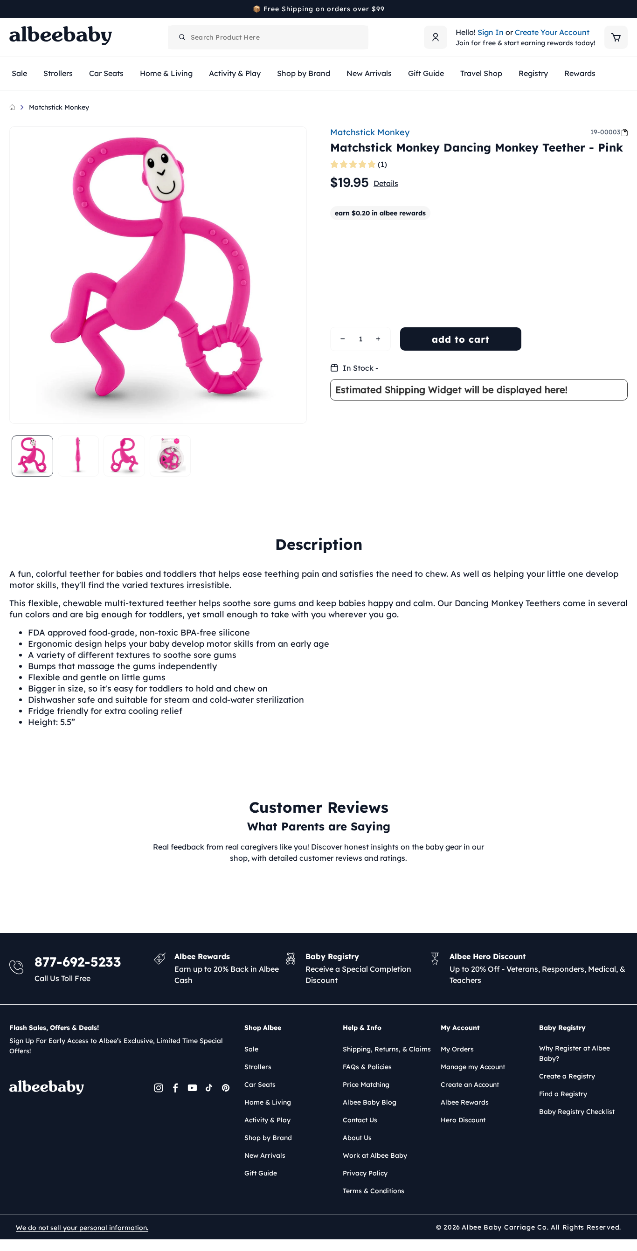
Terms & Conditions (373, 1191)
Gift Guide (260, 1173)
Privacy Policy (365, 1173)
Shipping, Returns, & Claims (387, 1049)
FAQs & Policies (367, 1067)
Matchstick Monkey (59, 107)
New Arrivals (264, 1155)
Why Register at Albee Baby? (574, 1053)
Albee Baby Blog (369, 1102)
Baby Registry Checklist (577, 1111)
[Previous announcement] (12, 9)
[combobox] (268, 37)
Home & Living (267, 1102)
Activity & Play (267, 1120)
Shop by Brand (268, 1138)
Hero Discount (463, 1120)
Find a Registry (563, 1094)
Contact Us (360, 1120)
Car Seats (260, 1084)
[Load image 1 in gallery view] (32, 456)
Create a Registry (567, 1076)
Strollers (257, 1067)
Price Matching (366, 1084)
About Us (357, 1138)
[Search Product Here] (182, 37)
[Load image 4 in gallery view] (170, 456)
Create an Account (470, 1084)
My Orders (457, 1049)
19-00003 (605, 132)
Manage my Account (473, 1067)
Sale (251, 1049)
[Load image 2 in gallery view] (78, 456)
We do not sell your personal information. (82, 1227)
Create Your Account (552, 32)
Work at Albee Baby (375, 1155)
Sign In (491, 32)
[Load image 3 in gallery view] (124, 456)
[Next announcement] (624, 9)
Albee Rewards (465, 1102)
